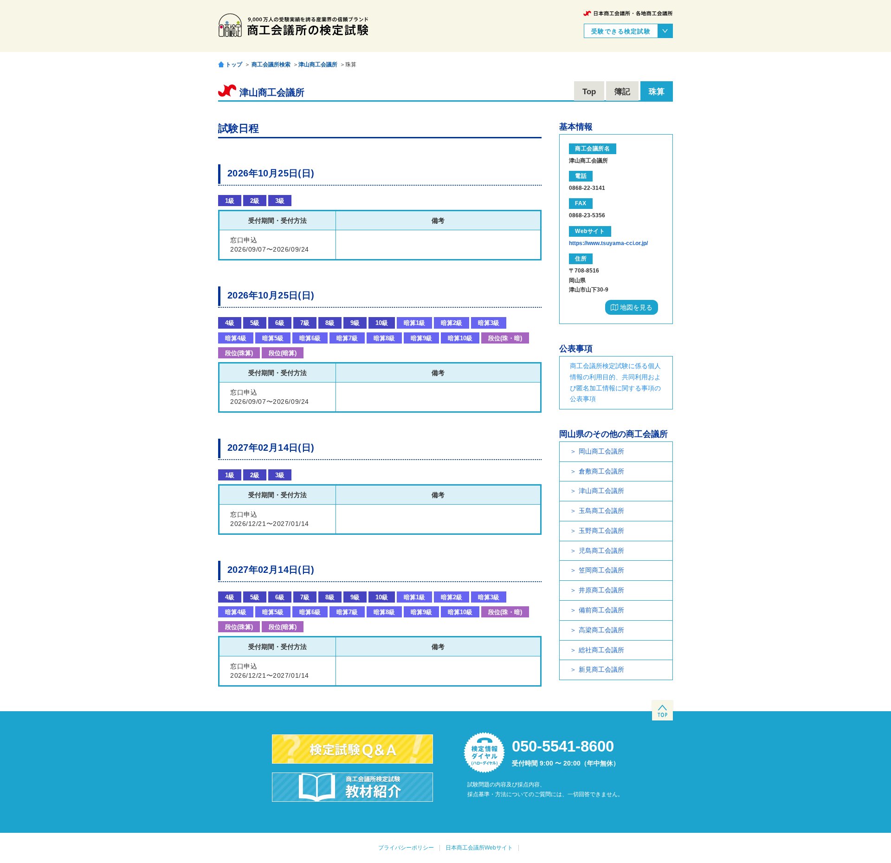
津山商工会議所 (317, 64)
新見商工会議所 (601, 669)
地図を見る (635, 307)
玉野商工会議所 (601, 530)
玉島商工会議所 (601, 510)
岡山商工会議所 (601, 451)
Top (589, 91)
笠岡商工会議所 (601, 570)
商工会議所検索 (271, 64)
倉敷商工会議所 (601, 471)
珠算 (657, 91)
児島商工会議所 (601, 550)
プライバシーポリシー (406, 847)
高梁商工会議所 (601, 630)
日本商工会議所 (628, 13)
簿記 (622, 91)
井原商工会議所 (601, 590)
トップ (234, 64)
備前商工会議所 (601, 610)
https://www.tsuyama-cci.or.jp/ (608, 243)
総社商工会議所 (601, 650)
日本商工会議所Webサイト (479, 847)
